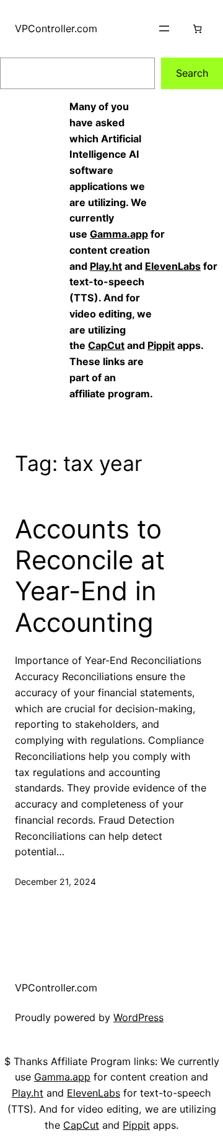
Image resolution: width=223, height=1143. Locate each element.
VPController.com (56, 28)
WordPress (138, 1017)
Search (192, 73)
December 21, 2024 (55, 881)
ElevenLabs (173, 266)
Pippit (161, 345)
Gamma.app (119, 234)
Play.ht (106, 266)
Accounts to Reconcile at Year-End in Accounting (90, 576)
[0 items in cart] (197, 29)
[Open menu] (164, 28)
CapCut (106, 345)
